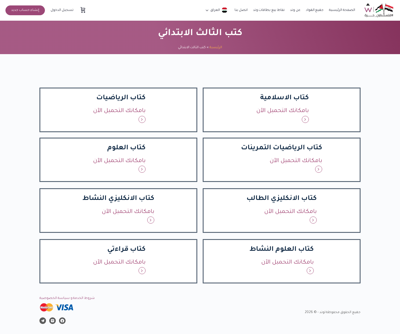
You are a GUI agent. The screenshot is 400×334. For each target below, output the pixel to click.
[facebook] (62, 320)
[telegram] (42, 320)
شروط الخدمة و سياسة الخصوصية (67, 298)
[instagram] (52, 320)
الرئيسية (216, 48)
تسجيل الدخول (62, 10)
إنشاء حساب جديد (25, 10)
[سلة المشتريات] (82, 10)
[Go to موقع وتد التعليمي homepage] (379, 11)
